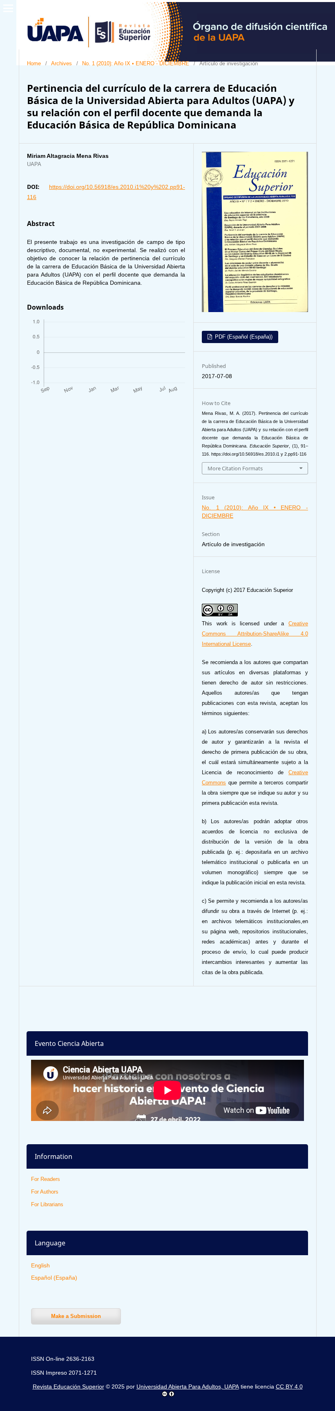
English (40, 1265)
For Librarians (47, 1204)
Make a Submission (76, 1316)
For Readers (45, 1179)
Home (34, 63)
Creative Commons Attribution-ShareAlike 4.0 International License (255, 633)
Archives (61, 63)
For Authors (44, 1192)
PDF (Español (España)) (242, 337)
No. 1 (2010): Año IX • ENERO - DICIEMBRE (135, 63)
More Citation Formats (235, 468)
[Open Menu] (8, 8)
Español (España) (54, 1277)
